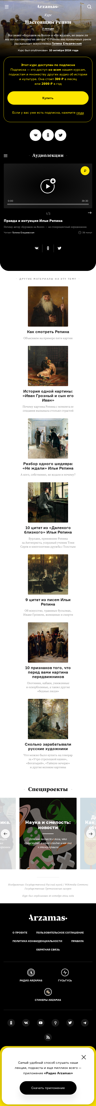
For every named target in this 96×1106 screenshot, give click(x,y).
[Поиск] (89, 6)
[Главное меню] (6, 6)
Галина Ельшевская (67, 43)
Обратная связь (48, 949)
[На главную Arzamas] (48, 6)
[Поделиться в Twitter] (60, 135)
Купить (48, 98)
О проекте (20, 932)
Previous (5, 833)
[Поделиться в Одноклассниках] (48, 135)
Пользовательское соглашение (60, 932)
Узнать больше (48, 1088)
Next (88, 212)
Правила (77, 941)
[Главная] (48, 918)
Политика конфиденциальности (37, 941)
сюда (80, 113)
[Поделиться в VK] (35, 135)
